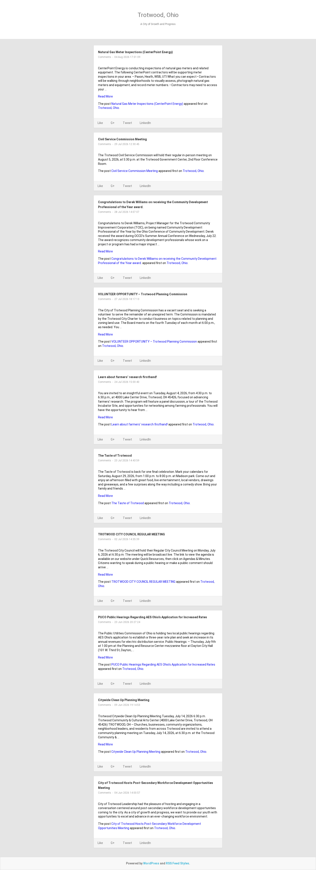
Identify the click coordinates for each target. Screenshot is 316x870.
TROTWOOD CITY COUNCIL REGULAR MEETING (131, 534)
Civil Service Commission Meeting (122, 139)
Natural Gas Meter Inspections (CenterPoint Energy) (135, 52)
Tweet (127, 123)
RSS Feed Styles (177, 863)
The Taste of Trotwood (115, 455)
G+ (113, 123)
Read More (105, 96)
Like (100, 123)
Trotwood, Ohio (158, 15)
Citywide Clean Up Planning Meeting (123, 700)
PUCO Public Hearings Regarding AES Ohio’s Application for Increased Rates (152, 617)
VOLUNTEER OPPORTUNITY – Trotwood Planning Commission (142, 294)
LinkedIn (145, 123)
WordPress (151, 863)
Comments (104, 57)
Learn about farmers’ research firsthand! (127, 377)
